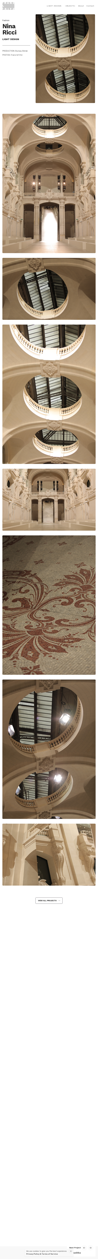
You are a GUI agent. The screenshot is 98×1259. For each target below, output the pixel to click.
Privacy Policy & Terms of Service (42, 1254)
